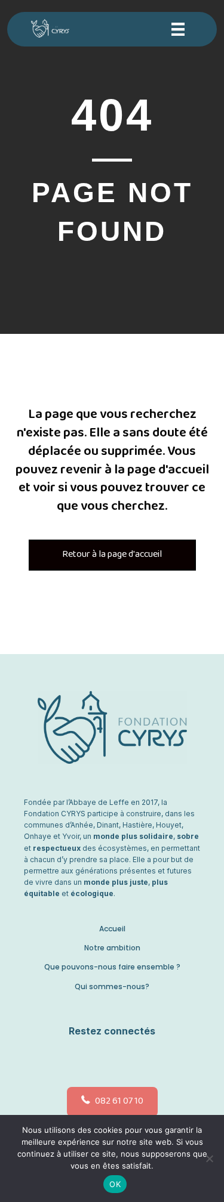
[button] (109, 1059)
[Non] (209, 1158)
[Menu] (178, 29)
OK (115, 1184)
